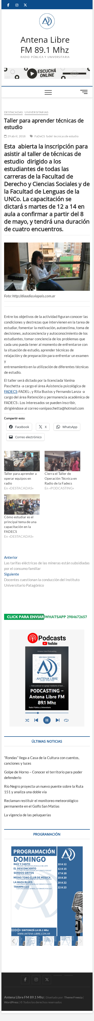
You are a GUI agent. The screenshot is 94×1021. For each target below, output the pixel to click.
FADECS (10, 391)
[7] (69, 941)
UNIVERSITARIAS (36, 112)
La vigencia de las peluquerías (27, 815)
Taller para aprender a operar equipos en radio (20, 478)
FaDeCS (39, 136)
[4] (16, 941)
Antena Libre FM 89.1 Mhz (45, 45)
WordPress (11, 1002)
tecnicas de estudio (66, 136)
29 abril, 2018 (16, 136)
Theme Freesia (73, 997)
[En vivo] (68, 975)
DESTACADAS (13, 112)
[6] (51, 941)
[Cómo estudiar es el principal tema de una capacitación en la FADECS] (22, 504)
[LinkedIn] (58, 975)
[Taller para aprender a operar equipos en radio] (22, 461)
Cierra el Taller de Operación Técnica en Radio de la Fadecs (61, 478)
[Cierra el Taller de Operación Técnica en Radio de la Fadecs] (62, 461)
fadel (49, 136)
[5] (34, 941)
